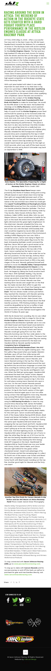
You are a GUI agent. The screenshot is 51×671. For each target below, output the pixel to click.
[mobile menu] (48, 4)
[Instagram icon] (28, 663)
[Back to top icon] (25, 652)
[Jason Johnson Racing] (12, 4)
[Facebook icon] (23, 663)
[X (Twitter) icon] (25, 663)
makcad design (30, 659)
